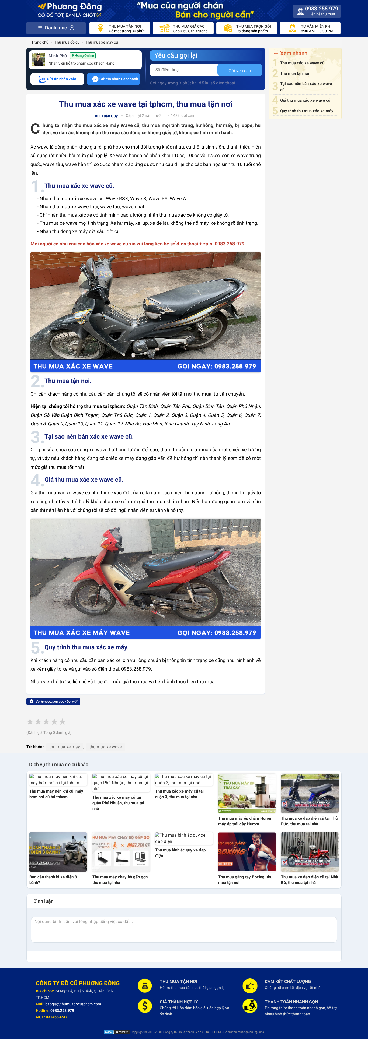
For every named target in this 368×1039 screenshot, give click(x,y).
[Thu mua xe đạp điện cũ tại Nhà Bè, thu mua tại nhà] (310, 852)
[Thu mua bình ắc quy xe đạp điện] (184, 838)
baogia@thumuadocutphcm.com (73, 1004)
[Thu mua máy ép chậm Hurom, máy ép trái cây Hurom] (247, 793)
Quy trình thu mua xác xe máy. (307, 110)
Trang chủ (39, 42)
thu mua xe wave (105, 746)
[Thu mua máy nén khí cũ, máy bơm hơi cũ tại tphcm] (58, 780)
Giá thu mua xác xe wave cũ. (305, 100)
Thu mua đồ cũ (67, 42)
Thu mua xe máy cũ (102, 42)
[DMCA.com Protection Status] (116, 1032)
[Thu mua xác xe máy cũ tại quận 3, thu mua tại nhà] (184, 780)
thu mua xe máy (64, 746)
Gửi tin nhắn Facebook (118, 79)
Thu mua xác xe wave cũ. (302, 63)
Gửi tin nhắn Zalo (61, 79)
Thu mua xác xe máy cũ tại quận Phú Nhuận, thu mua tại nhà (118, 803)
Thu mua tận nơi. (295, 73)
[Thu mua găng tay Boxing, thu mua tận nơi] (247, 852)
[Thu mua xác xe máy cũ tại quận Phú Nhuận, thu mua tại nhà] (121, 783)
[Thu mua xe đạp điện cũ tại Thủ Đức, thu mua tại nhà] (310, 793)
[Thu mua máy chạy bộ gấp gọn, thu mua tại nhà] (121, 852)
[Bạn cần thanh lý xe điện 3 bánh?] (58, 852)
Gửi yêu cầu (239, 70)
